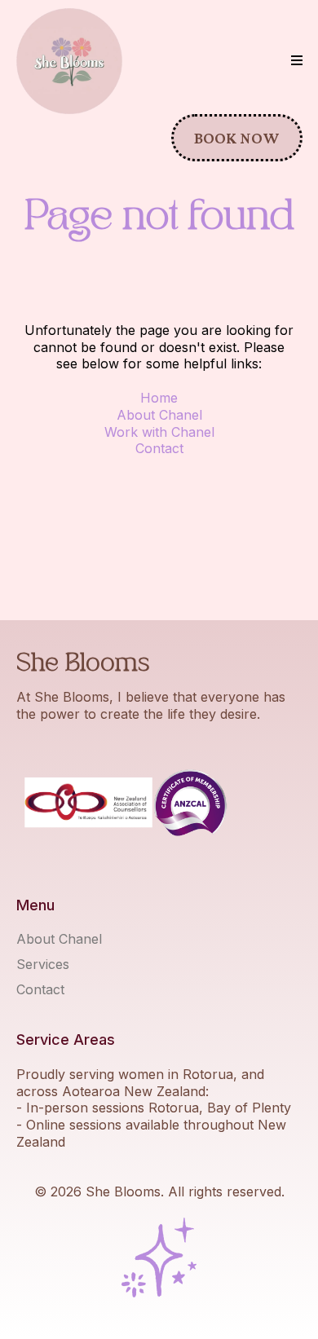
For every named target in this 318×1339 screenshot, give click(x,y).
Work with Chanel (159, 432)
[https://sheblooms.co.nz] (69, 61)
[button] (297, 61)
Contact (159, 448)
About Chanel (159, 415)
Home (159, 398)
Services (42, 964)
